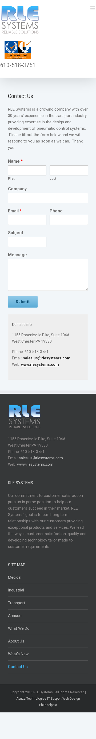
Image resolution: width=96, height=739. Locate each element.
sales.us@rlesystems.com (46, 358)
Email (15, 210)
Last (53, 178)
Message (17, 254)
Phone (56, 210)
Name (15, 161)
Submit (23, 302)
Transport (16, 603)
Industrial (16, 590)
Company (17, 188)
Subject (15, 232)
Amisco (15, 615)
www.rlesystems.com (40, 364)
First (11, 178)
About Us (16, 641)
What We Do (19, 628)
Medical (14, 577)
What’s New (18, 654)
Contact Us (18, 666)
